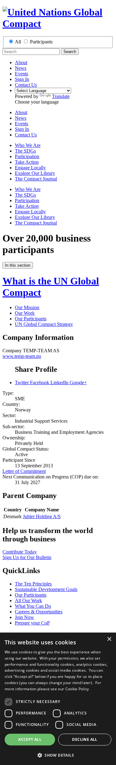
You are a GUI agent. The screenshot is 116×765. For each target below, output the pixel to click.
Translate (61, 96)
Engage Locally (30, 167)
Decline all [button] (84, 739)
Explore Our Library (35, 173)
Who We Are (28, 145)
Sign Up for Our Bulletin (26, 557)
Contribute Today (19, 551)
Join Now (24, 617)
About (21, 62)
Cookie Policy (77, 689)
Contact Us (26, 84)
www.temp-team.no (21, 356)
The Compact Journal (36, 178)
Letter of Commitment (24, 471)
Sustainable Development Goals (46, 589)
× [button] (109, 639)
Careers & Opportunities (38, 611)
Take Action (27, 162)
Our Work (25, 313)
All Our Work (28, 600)
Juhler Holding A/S (42, 516)
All (18, 41)
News (20, 68)
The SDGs (25, 150)
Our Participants (30, 318)
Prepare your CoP (32, 622)
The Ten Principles (33, 583)
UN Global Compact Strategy (44, 324)
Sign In (22, 79)
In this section (17, 265)
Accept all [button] (29, 739)
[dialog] (58, 699)
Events (21, 73)
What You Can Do (33, 606)
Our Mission (27, 307)
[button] (58, 755)
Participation (27, 156)
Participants (41, 41)
